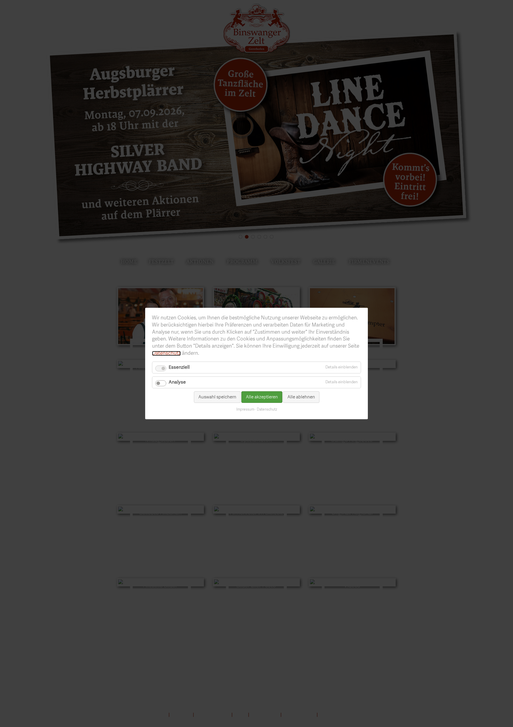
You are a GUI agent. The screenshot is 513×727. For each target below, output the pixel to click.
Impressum (245, 409)
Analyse (177, 382)
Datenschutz (166, 353)
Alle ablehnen (301, 397)
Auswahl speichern (217, 397)
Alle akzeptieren (262, 397)
